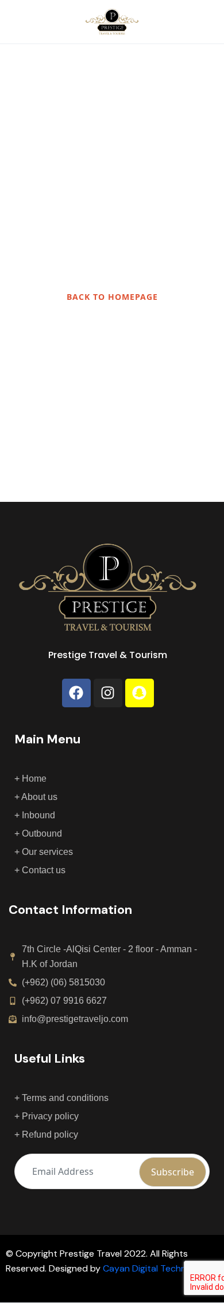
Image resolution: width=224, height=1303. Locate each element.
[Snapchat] (139, 693)
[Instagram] (108, 693)
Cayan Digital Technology (156, 1268)
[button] (174, 22)
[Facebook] (76, 693)
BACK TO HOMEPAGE (112, 296)
